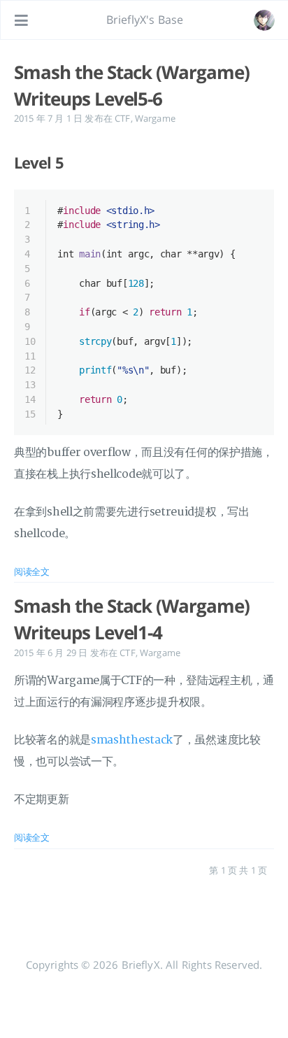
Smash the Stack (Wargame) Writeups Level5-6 (132, 85)
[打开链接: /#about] (264, 20)
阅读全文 (32, 571)
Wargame (155, 118)
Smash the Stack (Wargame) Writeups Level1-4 (132, 619)
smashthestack (132, 740)
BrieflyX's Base (144, 19)
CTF (122, 118)
